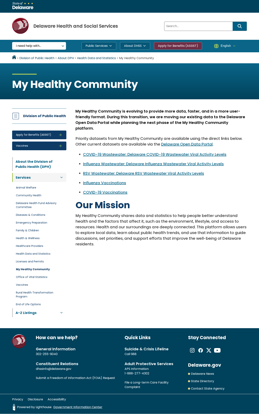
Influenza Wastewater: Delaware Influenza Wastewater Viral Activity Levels (153, 164)
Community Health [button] (28, 195)
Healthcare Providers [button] (29, 246)
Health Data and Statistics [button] (33, 254)
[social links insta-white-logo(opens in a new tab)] (192, 353)
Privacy (17, 399)
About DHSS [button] (133, 46)
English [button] (226, 45)
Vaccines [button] (22, 285)
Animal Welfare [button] (26, 187)
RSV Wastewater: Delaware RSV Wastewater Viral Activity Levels (143, 173)
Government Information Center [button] (77, 407)
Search (241, 26)
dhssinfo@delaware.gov (53, 369)
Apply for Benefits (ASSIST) (178, 46)
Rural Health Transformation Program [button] (34, 294)
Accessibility (57, 399)
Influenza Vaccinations (104, 182)
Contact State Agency (207, 388)
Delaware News (202, 374)
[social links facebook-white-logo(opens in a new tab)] (200, 353)
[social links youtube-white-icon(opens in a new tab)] (217, 353)
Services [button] (23, 177)
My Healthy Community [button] (33, 269)
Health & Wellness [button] (28, 238)
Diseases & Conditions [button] (30, 215)
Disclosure (35, 399)
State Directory (202, 381)
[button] (39, 135)
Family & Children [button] (27, 230)
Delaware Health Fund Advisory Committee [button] (36, 205)
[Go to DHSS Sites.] (14, 58)
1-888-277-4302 (137, 373)
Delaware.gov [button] (204, 365)
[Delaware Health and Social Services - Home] (19, 347)
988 (134, 354)
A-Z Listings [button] (26, 312)
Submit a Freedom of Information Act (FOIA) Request (75, 378)
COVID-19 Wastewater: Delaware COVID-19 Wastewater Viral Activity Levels (154, 154)
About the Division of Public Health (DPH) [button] (34, 164)
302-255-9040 (47, 354)
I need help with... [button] (28, 46)
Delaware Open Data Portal (187, 144)
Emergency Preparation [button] (31, 223)
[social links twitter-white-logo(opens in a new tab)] (209, 353)
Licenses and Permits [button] (30, 261)
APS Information (137, 369)
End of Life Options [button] (28, 304)
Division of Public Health (44, 115)
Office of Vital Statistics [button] (31, 277)
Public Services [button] (97, 46)
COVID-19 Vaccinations (105, 192)
